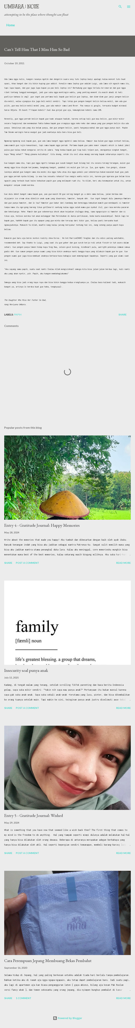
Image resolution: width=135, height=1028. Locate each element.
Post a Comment (27, 562)
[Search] (120, 6)
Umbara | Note (21, 6)
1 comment (23, 998)
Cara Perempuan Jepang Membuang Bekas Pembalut (48, 960)
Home (10, 25)
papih (17, 314)
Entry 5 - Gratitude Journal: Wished (33, 815)
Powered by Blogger (69, 1018)
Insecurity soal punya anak (26, 670)
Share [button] (122, 314)
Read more (123, 562)
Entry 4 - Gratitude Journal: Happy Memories (42, 525)
